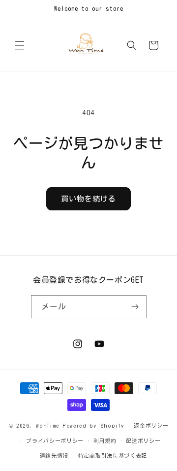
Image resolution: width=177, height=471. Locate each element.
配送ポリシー (143, 440)
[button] (19, 45)
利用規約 (105, 440)
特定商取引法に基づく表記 (112, 455)
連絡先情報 (54, 455)
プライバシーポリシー (55, 440)
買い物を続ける (88, 198)
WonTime (47, 425)
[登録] (135, 306)
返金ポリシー (151, 425)
